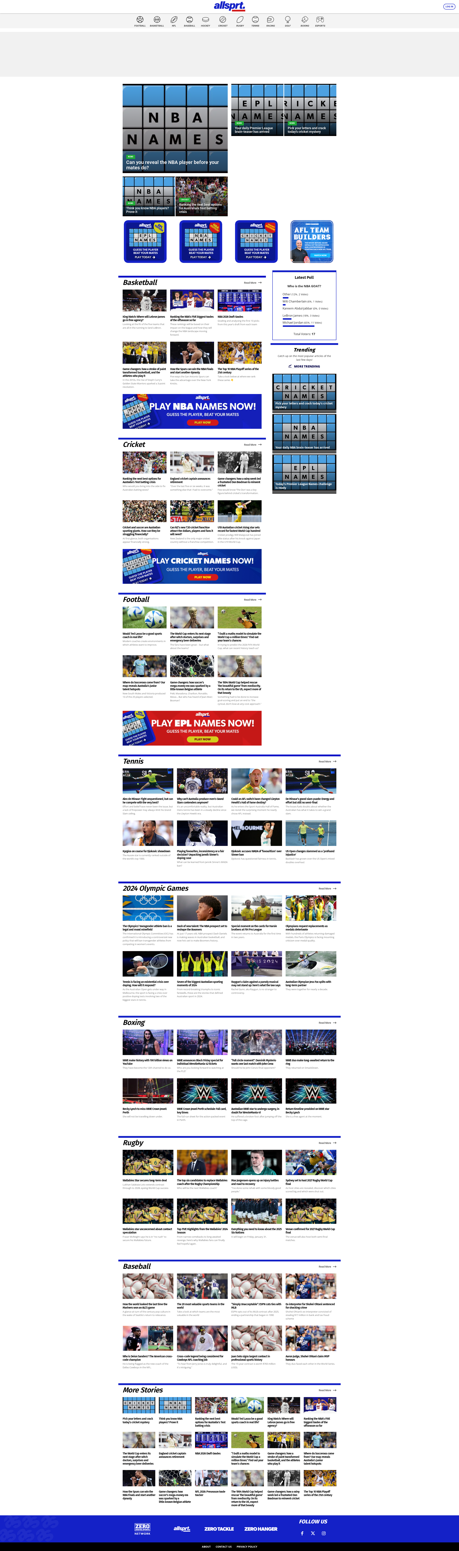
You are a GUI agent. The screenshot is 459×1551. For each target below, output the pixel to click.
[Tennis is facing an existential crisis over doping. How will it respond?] (148, 964)
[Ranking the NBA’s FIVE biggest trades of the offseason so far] (192, 300)
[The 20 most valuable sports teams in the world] (202, 1286)
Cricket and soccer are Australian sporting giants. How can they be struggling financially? (141, 531)
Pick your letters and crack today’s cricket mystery (138, 1420)
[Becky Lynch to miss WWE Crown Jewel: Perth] (148, 1091)
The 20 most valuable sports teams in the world (200, 1305)
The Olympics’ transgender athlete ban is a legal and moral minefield (147, 927)
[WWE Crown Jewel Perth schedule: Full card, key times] (202, 1091)
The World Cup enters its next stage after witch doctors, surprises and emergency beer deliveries (190, 637)
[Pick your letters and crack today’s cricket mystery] (310, 110)
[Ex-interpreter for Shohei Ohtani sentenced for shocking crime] (311, 1286)
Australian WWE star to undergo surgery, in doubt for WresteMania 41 (255, 1110)
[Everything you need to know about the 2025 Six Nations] (256, 1211)
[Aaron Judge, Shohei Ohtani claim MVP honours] (311, 1338)
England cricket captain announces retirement (172, 1455)
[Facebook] (302, 1533)
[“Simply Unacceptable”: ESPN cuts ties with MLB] (256, 1286)
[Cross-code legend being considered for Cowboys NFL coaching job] (202, 1338)
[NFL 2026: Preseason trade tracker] (211, 1478)
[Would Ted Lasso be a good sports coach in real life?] (145, 617)
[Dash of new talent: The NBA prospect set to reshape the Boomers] (202, 908)
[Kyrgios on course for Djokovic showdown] (148, 833)
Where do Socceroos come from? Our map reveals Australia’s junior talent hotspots (144, 686)
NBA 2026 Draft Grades (230, 316)
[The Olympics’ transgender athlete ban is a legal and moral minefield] (148, 908)
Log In (449, 6)
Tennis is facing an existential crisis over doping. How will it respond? (146, 983)
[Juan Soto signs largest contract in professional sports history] (256, 1338)
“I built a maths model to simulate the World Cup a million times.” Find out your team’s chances (239, 637)
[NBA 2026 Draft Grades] (240, 300)
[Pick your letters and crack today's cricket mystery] (304, 392)
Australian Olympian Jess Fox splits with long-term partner (308, 983)
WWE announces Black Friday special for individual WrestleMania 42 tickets (200, 1062)
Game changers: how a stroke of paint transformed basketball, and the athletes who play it (144, 372)
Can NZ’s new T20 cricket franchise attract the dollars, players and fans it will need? (191, 531)
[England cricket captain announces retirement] (192, 462)
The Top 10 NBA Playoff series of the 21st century (238, 370)
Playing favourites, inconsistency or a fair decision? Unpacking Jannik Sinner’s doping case (200, 855)
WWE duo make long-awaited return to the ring (310, 1062)
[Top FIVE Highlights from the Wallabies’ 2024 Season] (202, 1211)
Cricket (185, 200)
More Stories (142, 1390)
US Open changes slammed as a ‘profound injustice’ (310, 853)
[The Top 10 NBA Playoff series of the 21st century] (240, 353)
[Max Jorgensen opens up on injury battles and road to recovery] (256, 1162)
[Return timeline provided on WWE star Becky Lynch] (311, 1091)
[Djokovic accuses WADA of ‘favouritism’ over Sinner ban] (256, 833)
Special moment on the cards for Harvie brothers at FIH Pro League (254, 927)
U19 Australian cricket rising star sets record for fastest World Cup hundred (239, 529)
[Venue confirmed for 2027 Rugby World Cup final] (311, 1211)
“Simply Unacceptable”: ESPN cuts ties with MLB (256, 1305)
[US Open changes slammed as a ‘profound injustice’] (311, 833)
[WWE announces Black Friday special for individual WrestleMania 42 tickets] (202, 1042)
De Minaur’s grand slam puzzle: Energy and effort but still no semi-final (310, 800)
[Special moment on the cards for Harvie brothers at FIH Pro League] (256, 908)
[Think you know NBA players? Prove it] (149, 196)
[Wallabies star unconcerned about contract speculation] (148, 1211)
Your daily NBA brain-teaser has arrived (302, 447)
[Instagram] (323, 1533)
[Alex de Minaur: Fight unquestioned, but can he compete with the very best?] (148, 781)
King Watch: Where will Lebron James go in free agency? (281, 1422)
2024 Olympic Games (155, 888)
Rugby (133, 1142)
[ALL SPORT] (229, 5)
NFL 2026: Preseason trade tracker (210, 1493)
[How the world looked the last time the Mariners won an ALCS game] (148, 1286)
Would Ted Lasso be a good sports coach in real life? (142, 635)
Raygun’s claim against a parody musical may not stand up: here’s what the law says (255, 983)
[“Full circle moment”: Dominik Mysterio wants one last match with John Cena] (256, 1042)
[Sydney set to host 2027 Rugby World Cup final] (311, 1162)
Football (136, 599)
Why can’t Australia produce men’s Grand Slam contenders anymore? (200, 800)
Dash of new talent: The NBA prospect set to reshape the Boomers (202, 927)
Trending (304, 350)
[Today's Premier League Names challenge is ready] (304, 472)
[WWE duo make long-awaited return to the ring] (311, 1042)
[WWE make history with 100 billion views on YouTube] (148, 1042)
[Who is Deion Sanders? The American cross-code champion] (148, 1338)
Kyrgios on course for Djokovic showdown (146, 851)
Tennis (133, 761)
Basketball (140, 282)
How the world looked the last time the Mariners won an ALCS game (145, 1305)
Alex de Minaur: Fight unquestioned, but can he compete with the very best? (148, 800)
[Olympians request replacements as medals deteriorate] (311, 908)
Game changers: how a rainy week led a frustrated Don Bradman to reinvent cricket (239, 482)
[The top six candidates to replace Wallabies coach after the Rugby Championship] (202, 1162)
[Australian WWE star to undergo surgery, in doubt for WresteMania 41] (256, 1091)
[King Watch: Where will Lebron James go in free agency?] (145, 300)
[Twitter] (312, 1533)
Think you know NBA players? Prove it (170, 1420)
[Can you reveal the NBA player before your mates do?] (175, 128)
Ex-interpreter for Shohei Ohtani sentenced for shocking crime (310, 1305)
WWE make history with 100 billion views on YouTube (147, 1062)
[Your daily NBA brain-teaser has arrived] (304, 432)
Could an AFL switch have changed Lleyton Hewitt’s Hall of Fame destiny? (255, 800)
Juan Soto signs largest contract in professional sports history (250, 1358)
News (130, 157)
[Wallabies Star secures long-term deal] (148, 1162)
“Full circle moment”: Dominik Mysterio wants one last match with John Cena (253, 1062)
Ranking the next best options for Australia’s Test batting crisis (142, 480)
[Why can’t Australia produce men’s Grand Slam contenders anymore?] (202, 781)
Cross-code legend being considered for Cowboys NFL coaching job (200, 1358)
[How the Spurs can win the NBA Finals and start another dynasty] (192, 353)
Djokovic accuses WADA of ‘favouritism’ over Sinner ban (256, 853)
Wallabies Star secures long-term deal (145, 1180)
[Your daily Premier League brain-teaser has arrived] (257, 110)
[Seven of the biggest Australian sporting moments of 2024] (202, 964)
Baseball (136, 1266)
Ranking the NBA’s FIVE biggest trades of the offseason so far (192, 318)
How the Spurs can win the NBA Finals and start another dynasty (191, 370)
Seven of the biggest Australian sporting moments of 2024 (200, 983)
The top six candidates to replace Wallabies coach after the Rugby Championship (202, 1182)
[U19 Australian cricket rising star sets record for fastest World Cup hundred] (240, 511)
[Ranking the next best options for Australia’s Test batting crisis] (202, 196)
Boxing (133, 1022)
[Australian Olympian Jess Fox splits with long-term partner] (311, 964)
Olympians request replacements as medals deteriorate (307, 927)
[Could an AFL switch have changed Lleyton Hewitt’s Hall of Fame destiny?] (256, 781)
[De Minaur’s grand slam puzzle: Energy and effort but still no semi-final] (311, 781)
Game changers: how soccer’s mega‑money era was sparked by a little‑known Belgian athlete (190, 686)
